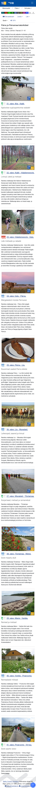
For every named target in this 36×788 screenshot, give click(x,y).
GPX (14, 20)
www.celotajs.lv (26, 786)
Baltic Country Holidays (11, 781)
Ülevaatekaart (9, 17)
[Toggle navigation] (32, 3)
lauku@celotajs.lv (12, 786)
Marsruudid (6, 8)
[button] (17, 8)
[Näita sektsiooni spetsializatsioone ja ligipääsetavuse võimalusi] (18, 13)
